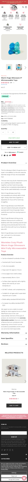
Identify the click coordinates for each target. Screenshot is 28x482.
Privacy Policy (4, 469)
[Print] (7, 155)
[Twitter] (10, 155)
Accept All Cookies (14, 479)
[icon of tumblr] (13, 450)
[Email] (4, 155)
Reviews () (4, 84)
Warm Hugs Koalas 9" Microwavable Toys (14, 392)
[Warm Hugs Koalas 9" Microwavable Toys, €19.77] (14, 371)
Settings (14, 473)
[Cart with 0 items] (26, 7)
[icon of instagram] (10, 450)
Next (25, 67)
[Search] (23, 7)
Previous (2, 67)
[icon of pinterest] (7, 450)
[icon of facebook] (2, 450)
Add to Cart (14, 405)
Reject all (14, 476)
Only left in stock (14, 138)
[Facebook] (2, 155)
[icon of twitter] (5, 450)
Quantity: (4, 128)
